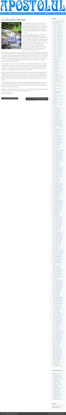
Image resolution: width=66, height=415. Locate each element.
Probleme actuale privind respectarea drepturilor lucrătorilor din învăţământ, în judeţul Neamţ (57, 377)
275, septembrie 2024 (57, 332)
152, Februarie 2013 (57, 142)
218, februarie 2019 (14, 18)
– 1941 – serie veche (57, 35)
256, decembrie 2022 (57, 303)
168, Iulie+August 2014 (58, 167)
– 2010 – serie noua (57, 56)
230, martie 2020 (56, 261)
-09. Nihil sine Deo (57, 79)
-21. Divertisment (56, 109)
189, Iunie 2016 (56, 198)
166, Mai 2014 (56, 164)
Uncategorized (56, 365)
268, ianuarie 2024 (57, 321)
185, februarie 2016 (57, 192)
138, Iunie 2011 (56, 118)
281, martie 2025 (56, 341)
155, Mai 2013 (56, 147)
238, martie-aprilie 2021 (58, 276)
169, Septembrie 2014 (58, 168)
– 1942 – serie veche (57, 36)
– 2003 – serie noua (57, 45)
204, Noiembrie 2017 (57, 221)
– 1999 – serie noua (57, 39)
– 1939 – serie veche (57, 32)
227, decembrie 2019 (57, 256)
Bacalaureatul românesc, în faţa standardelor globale (57, 393)
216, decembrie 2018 (57, 239)
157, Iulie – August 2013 (58, 150)
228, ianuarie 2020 (57, 257)
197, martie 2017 (56, 211)
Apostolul (9, 413)
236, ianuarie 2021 (57, 273)
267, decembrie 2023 (57, 320)
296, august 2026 (57, 364)
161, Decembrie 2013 (57, 156)
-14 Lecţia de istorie (57, 91)
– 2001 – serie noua (57, 42)
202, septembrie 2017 (57, 218)
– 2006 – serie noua (57, 50)
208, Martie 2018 (56, 227)
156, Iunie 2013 (56, 148)
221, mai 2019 (56, 247)
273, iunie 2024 (56, 329)
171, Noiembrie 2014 (57, 171)
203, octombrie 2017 (57, 220)
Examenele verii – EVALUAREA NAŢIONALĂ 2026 (57, 398)
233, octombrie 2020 (57, 268)
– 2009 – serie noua (57, 54)
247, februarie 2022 (57, 289)
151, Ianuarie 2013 (57, 141)
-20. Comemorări (56, 107)
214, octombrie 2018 (57, 236)
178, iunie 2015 (56, 182)
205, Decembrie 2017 (57, 223)
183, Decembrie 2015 (57, 189)
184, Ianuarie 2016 (57, 191)
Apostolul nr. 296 (56, 373)
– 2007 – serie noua (57, 51)
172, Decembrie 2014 (57, 173)
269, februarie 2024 (57, 323)
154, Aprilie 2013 (56, 145)
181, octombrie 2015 (57, 186)
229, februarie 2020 (57, 259)
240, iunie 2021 (56, 279)
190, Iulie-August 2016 (58, 200)
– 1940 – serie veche (57, 33)
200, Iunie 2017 (56, 215)
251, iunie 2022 (56, 295)
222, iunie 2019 (56, 248)
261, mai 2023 (56, 311)
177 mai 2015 (56, 180)
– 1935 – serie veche (57, 26)
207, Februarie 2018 (57, 226)
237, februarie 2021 (57, 274)
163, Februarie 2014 (57, 159)
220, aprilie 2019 (56, 245)
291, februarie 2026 (57, 356)
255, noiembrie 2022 (57, 301)
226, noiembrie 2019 (57, 254)
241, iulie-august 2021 (58, 280)
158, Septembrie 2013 (58, 151)
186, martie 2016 (56, 194)
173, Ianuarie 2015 (57, 174)
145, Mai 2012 (56, 130)
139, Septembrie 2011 (57, 120)
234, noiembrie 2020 (57, 270)
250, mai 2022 (56, 294)
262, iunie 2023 (56, 312)
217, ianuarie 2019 (57, 241)
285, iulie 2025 (56, 347)
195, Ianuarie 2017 (57, 208)
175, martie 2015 (56, 177)
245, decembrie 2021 (57, 286)
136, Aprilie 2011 (56, 115)
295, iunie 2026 (56, 362)
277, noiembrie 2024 (57, 335)
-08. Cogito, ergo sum (57, 77)
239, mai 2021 (56, 277)
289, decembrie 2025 (57, 353)
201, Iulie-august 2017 (58, 217)
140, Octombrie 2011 (57, 121)
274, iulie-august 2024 (58, 330)
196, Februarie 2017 (57, 209)
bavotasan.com (62, 413)
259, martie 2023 (56, 308)
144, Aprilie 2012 (56, 129)
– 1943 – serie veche (57, 38)
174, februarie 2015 (57, 176)
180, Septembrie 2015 (58, 185)
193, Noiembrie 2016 (57, 204)
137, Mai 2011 (56, 117)
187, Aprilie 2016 (56, 195)
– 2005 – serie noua (57, 48)
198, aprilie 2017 (56, 212)
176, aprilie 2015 (56, 179)
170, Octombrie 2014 (57, 170)
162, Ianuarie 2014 (57, 157)
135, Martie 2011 (56, 114)
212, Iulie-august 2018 (58, 233)
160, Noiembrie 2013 (57, 154)
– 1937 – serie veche (57, 29)
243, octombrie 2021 (57, 283)
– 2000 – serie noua (57, 41)
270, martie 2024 (56, 324)
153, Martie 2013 (56, 144)
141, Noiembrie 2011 (57, 123)
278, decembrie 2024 (57, 336)
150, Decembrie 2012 (57, 139)
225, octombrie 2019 (57, 253)
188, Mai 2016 (56, 197)
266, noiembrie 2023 (57, 318)
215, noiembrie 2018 (57, 238)
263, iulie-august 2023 (58, 314)
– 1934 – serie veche (57, 24)
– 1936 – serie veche (57, 27)
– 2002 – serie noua (57, 44)
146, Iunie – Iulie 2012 (58, 132)
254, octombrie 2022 (57, 300)
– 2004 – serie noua (57, 47)
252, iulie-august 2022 (58, 297)
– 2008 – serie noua (57, 53)
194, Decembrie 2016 (57, 206)
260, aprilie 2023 (56, 309)
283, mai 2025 (56, 344)
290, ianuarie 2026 (57, 354)
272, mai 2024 (56, 327)
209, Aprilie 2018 (56, 229)
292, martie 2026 (56, 358)
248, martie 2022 (56, 291)
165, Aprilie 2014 (56, 162)
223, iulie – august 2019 (58, 250)
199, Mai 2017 (56, 214)
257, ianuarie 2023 (57, 305)
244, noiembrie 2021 (57, 285)
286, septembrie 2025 (57, 348)
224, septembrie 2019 (57, 251)
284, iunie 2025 (56, 345)
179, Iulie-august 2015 (58, 183)
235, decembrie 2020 (57, 271)
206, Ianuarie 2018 (57, 224)
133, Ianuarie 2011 (57, 111)
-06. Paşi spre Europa (57, 74)
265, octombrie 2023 (57, 317)
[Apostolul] (33, 7)
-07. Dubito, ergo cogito (58, 76)
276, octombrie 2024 (57, 333)
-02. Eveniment (56, 64)
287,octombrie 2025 (57, 350)
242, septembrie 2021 (57, 282)
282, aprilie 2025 (56, 342)
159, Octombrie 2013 (57, 153)
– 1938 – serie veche (57, 30)
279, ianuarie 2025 (57, 338)
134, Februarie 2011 (57, 112)
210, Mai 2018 (56, 230)
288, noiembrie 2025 (57, 351)
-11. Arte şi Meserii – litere (6, 18)
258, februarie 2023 (57, 306)
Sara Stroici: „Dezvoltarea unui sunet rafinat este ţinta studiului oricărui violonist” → (37, 99)
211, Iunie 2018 (56, 232)
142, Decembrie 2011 (57, 124)
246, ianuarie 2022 (57, 288)
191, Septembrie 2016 (58, 201)
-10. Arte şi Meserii (57, 80)
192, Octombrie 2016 (57, 203)
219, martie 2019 (56, 244)
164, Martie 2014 (56, 161)
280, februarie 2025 (57, 339)
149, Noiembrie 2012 (57, 138)
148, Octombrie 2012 (57, 136)
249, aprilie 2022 (56, 292)
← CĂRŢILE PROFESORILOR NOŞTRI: (9, 98)
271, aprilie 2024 (56, 326)
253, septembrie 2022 (57, 298)
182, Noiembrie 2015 (57, 188)
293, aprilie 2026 (56, 359)
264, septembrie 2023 (57, 315)
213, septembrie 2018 (57, 235)
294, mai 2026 (56, 361)
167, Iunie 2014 (56, 165)
